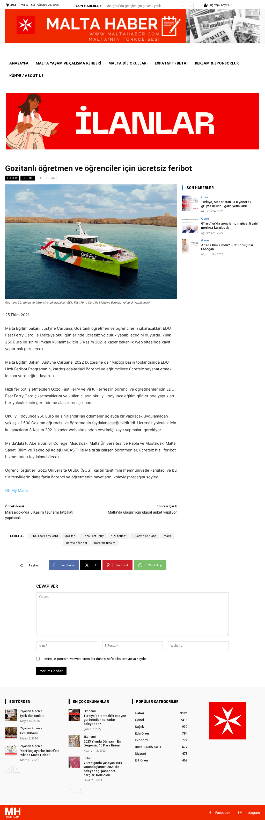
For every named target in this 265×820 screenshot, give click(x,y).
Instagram (252, 813)
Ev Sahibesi (29, 733)
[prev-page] (8, 769)
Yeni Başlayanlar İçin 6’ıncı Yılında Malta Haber (40, 753)
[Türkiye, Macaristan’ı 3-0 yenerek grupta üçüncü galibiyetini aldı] (190, 203)
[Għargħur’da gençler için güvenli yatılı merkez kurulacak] (190, 225)
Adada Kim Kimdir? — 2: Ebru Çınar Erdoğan (227, 247)
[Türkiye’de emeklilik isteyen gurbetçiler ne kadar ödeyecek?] (74, 715)
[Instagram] (239, 812)
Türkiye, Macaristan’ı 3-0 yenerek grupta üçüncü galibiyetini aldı (226, 204)
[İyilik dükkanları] (11, 715)
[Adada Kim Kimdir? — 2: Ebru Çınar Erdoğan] (190, 246)
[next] (190, 6)
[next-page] (16, 769)
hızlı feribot (118, 536)
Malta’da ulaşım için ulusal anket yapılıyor (142, 512)
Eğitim (28, 178)
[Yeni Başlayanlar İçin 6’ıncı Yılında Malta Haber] (11, 750)
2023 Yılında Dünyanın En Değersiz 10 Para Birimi (102, 743)
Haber (12, 178)
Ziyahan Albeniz (31, 710)
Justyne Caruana (145, 536)
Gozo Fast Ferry (93, 536)
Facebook (223, 813)
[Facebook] (210, 812)
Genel (205, 197)
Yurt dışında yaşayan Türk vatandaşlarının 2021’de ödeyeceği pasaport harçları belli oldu (103, 769)
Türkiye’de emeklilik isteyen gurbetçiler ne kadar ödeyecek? (105, 720)
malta (167, 536)
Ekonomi (90, 710)
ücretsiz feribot (76, 543)
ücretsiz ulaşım (104, 543)
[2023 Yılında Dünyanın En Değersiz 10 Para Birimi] (74, 741)
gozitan (70, 536)
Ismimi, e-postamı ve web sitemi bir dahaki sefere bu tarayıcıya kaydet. (95, 659)
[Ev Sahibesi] (11, 732)
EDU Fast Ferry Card (45, 536)
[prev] (182, 6)
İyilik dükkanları (31, 716)
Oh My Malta (16, 490)
